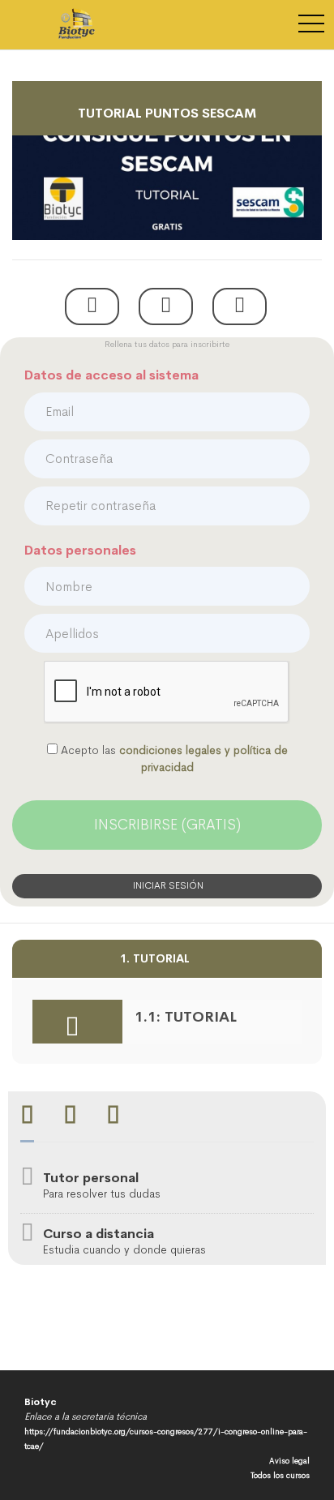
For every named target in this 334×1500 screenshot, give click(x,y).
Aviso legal (289, 1460)
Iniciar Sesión (167, 885)
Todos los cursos (280, 1475)
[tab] (27, 1116)
